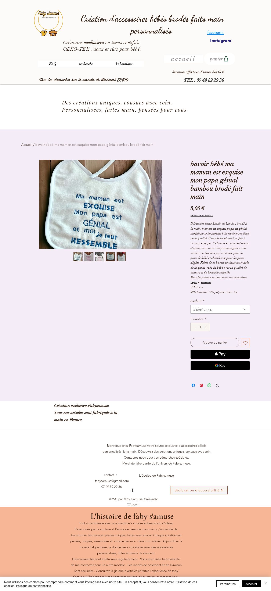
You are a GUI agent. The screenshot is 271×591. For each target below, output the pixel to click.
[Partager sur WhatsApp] (209, 385)
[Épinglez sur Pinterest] (201, 385)
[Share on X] (217, 385)
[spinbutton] (200, 327)
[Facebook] (132, 490)
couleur (198, 301)
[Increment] (206, 327)
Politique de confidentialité (33, 586)
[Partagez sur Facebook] (193, 385)
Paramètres (228, 584)
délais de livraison (202, 215)
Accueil (26, 145)
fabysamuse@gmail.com (112, 481)
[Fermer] (265, 584)
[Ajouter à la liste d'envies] (245, 342)
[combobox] (220, 309)
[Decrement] (194, 327)
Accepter (251, 584)
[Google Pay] (220, 365)
